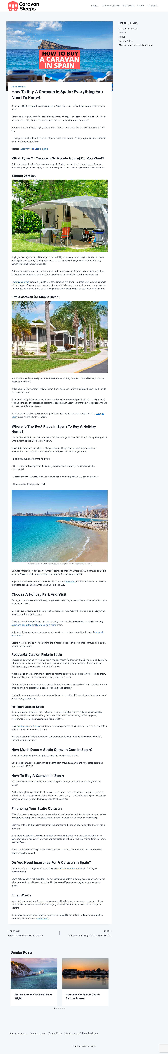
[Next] (104, 982)
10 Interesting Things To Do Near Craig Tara (89, 933)
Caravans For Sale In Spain (34, 149)
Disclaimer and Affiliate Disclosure (136, 45)
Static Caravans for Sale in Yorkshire (26, 933)
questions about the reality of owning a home (34, 625)
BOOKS (140, 5)
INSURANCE (128, 5)
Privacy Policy (125, 41)
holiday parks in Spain (28, 726)
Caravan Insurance (128, 28)
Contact (123, 32)
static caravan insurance (69, 868)
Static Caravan (19, 87)
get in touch (43, 918)
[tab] (54, 1008)
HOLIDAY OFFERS (111, 5)
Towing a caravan (20, 282)
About (122, 37)
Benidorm (70, 581)
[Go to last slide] (15, 982)
